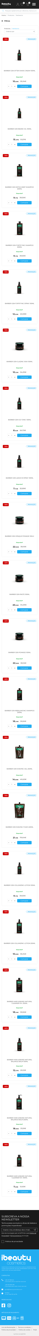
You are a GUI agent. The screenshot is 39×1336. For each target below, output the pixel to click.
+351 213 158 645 (9, 1280)
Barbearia (19, 15)
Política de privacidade (14, 1241)
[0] (22, 4)
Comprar (24, 86)
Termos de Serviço (16, 1235)
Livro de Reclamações (8, 1327)
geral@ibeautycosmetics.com (13, 1289)
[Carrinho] (27, 4)
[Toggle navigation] (34, 4)
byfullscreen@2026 (19, 1334)
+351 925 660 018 (9, 1284)
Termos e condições (24, 1327)
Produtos (11, 15)
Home (4, 15)
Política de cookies (24, 1330)
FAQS (35, 1330)
